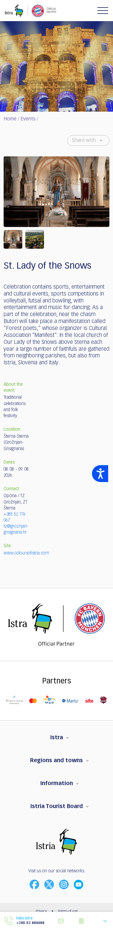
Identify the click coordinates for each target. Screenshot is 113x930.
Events (28, 119)
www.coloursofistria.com (26, 553)
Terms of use (68, 911)
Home (10, 119)
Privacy (41, 911)
